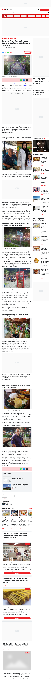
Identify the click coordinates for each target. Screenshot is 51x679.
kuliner (26, 85)
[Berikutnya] (32, 581)
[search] (39, 10)
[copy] (30, 80)
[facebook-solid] (24, 80)
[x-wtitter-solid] (27, 80)
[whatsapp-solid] (21, 80)
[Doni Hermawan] (3, 504)
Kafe (14, 84)
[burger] (48, 12)
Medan (4, 84)
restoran (20, 84)
